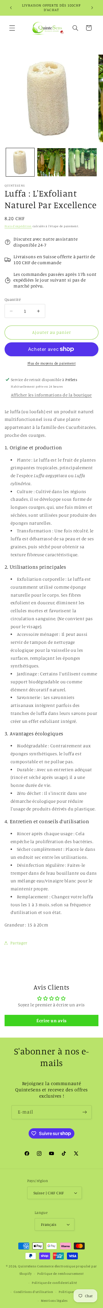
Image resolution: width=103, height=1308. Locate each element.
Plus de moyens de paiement (51, 363)
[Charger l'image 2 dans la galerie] (51, 162)
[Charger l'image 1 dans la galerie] (20, 162)
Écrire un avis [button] (51, 1020)
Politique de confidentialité (54, 1283)
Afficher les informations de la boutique (51, 394)
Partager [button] (18, 942)
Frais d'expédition (18, 226)
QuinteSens (27, 1266)
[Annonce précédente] (11, 7)
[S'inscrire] (84, 1112)
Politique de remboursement (60, 1274)
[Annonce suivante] (92, 7)
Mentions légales (54, 1301)
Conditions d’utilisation (33, 1292)
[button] (12, 27)
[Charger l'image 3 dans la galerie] (82, 162)
